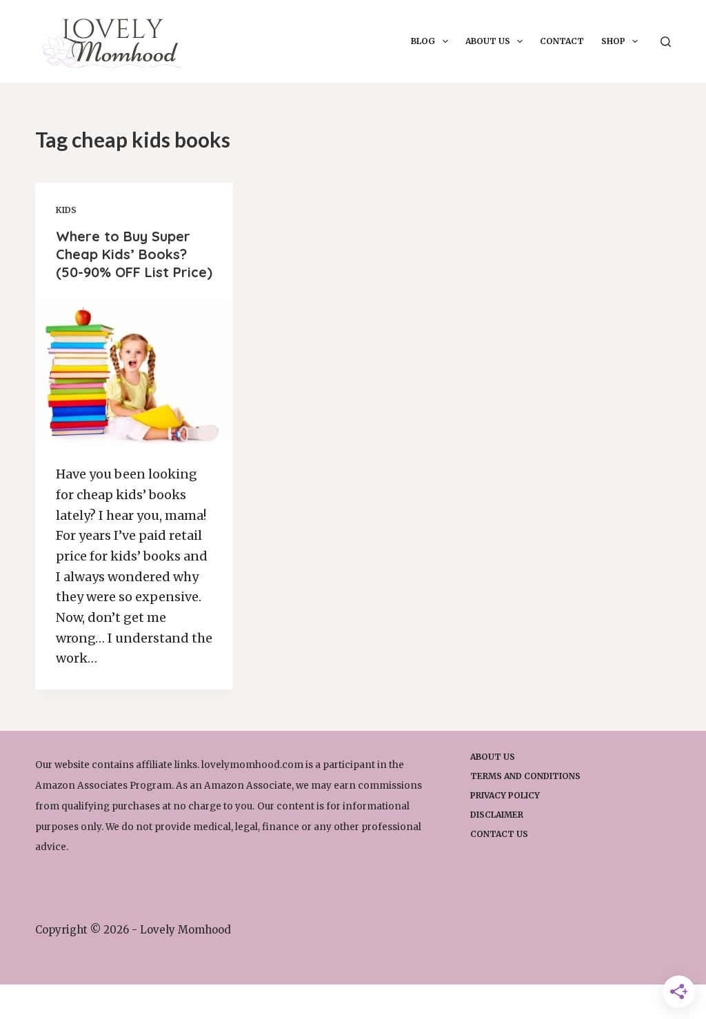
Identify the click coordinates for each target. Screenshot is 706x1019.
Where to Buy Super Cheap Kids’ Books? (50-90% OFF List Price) (134, 254)
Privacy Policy (505, 795)
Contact (562, 41)
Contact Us (499, 834)
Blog (423, 41)
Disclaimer (496, 814)
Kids (66, 210)
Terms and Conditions (525, 776)
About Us (487, 41)
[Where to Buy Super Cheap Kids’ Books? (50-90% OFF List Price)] (134, 369)
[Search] (665, 42)
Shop (613, 41)
